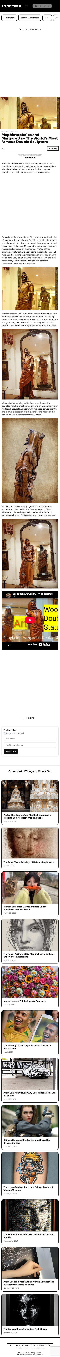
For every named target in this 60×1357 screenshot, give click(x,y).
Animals (9, 17)
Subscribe (11, 751)
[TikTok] (48, 6)
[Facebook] (36, 6)
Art (47, 17)
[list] (30, 18)
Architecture (30, 17)
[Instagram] (40, 6)
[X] (44, 6)
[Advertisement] (30, 66)
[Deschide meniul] (26, 6)
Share (54, 148)
